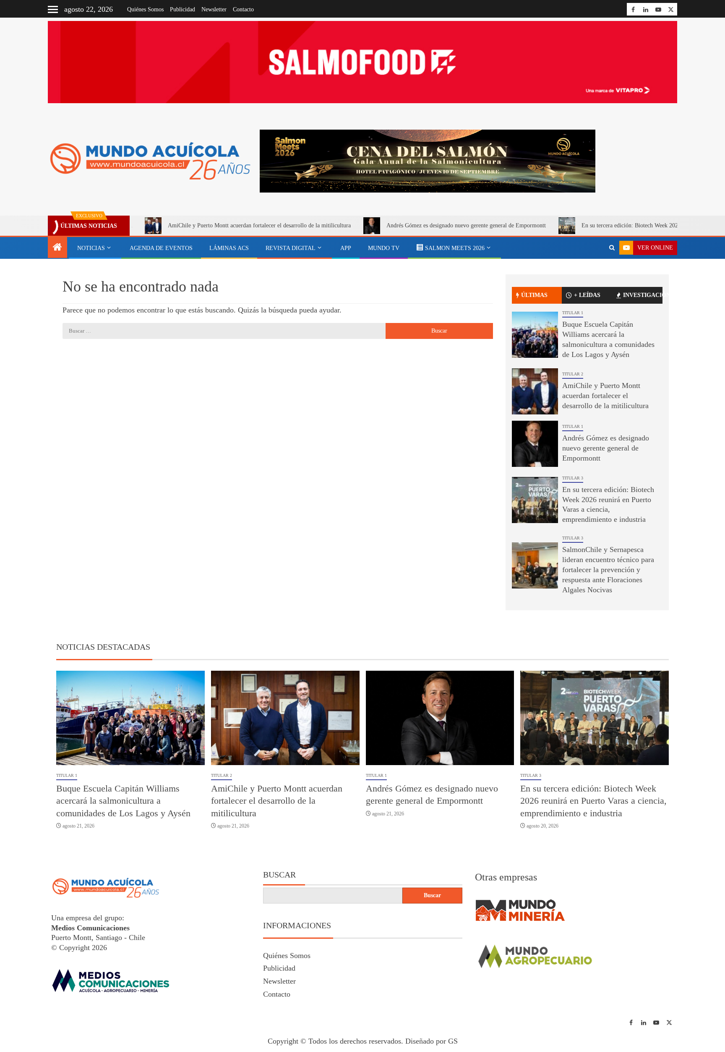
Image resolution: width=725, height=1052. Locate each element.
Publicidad (182, 9)
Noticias (91, 248)
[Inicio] (57, 247)
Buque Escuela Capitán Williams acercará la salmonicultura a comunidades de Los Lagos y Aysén (123, 800)
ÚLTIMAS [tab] (534, 295)
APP (345, 248)
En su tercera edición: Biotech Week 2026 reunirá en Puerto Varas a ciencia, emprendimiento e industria (593, 800)
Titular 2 (572, 374)
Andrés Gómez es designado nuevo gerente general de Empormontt (425, 225)
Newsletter (214, 9)
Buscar (279, 874)
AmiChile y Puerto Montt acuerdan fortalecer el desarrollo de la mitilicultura (218, 225)
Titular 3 (572, 478)
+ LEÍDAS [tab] (587, 295)
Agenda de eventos (161, 248)
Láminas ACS (229, 248)
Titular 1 (572, 312)
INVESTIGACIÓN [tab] (642, 295)
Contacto (243, 9)
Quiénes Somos (145, 9)
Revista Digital (291, 248)
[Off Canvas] (53, 9)
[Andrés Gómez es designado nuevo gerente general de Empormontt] (535, 444)
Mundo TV (383, 248)
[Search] (612, 248)
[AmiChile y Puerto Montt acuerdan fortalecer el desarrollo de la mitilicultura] (535, 391)
